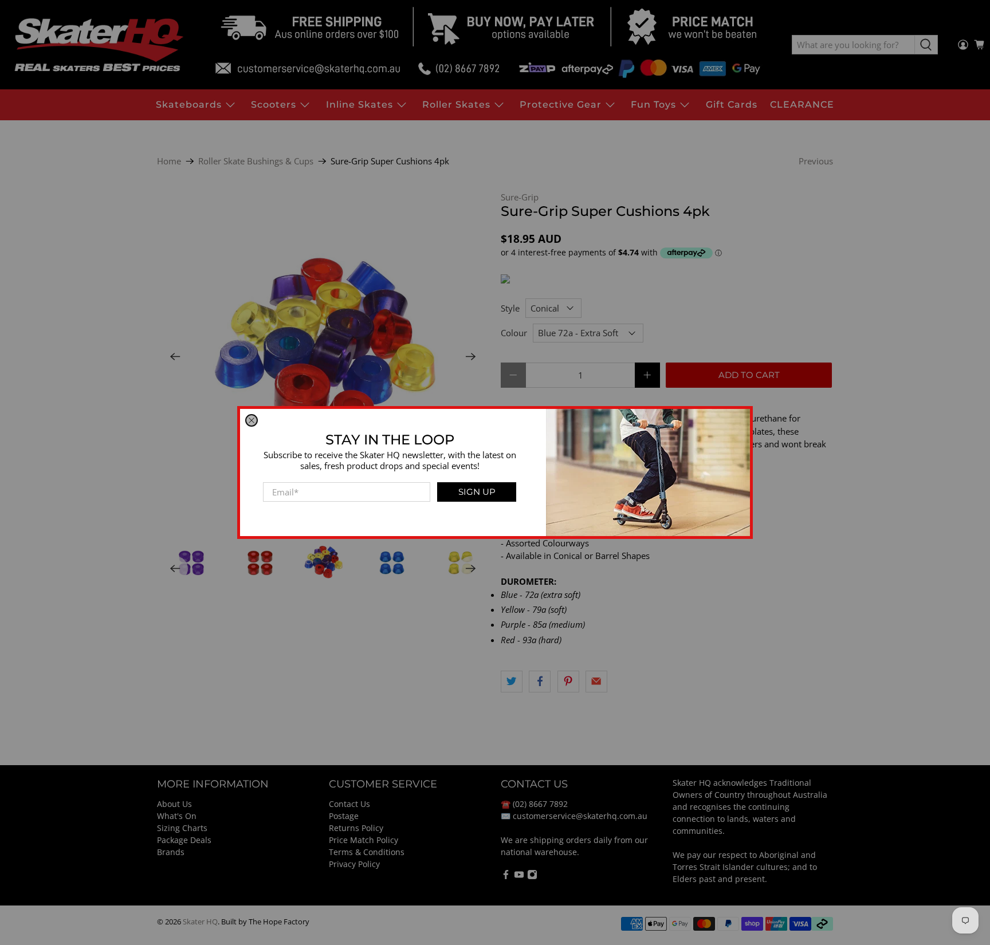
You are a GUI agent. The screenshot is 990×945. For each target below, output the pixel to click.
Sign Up (477, 491)
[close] (251, 420)
